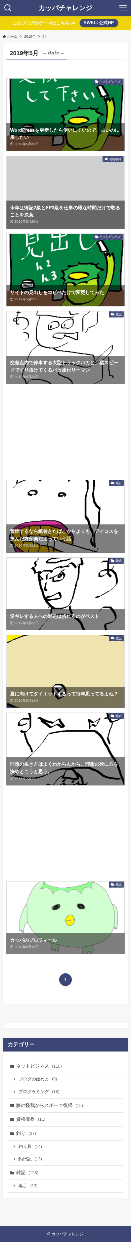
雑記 (27, 1172)
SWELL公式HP (99, 22)
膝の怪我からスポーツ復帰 (49, 1105)
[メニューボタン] (123, 8)
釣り (26, 1133)
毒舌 (28, 1186)
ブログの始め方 (37, 1079)
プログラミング (38, 1091)
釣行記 (30, 1159)
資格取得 (30, 1119)
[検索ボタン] (8, 8)
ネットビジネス (39, 1066)
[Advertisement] (65, 432)
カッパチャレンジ (65, 8)
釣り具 (30, 1146)
